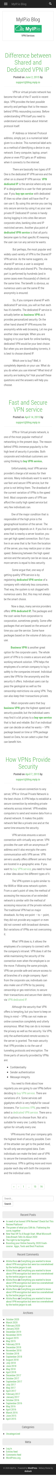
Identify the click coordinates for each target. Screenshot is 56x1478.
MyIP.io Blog (19, 4)
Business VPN (18, 647)
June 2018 (11, 1366)
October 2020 (12, 1319)
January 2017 (12, 1397)
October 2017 (12, 1378)
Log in (9, 1448)
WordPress (32, 1468)
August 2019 (12, 1338)
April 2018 (11, 1372)
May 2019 (11, 1341)
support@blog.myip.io (28, 82)
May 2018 (11, 1369)
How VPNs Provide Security (28, 762)
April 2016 (11, 1409)
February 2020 (13, 1325)
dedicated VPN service (17, 232)
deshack (28, 1471)
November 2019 (13, 1334)
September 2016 (14, 1403)
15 (35, 1186)
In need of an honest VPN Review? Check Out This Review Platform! (30, 1223)
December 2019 (13, 1331)
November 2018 (13, 1350)
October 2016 (12, 1400)
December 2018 (13, 1347)
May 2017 (11, 1387)
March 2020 (12, 1322)
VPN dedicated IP (21, 611)
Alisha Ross (11, 1261)
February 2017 (13, 1394)
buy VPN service (32, 461)
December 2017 (13, 1375)
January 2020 (12, 1328)
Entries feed (12, 1451)
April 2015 (11, 1418)
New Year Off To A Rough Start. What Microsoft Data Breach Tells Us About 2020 (28, 1235)
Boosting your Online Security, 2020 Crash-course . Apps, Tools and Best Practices (26, 1244)
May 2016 (11, 1406)
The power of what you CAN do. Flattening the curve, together (28, 1229)
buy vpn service (24, 193)
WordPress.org (13, 1457)
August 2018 (12, 1359)
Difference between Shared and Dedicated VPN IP (28, 62)
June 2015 (11, 1415)
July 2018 (11, 1362)
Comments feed (13, 1454)
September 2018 (14, 1356)
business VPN (32, 314)
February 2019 (13, 1344)
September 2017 (14, 1381)
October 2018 (12, 1353)
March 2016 (12, 1412)
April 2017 (11, 1390)
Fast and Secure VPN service (28, 405)
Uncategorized (13, 1433)
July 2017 (11, 1384)
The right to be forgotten (18, 1240)
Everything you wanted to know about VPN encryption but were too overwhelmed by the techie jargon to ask (29, 1264)
